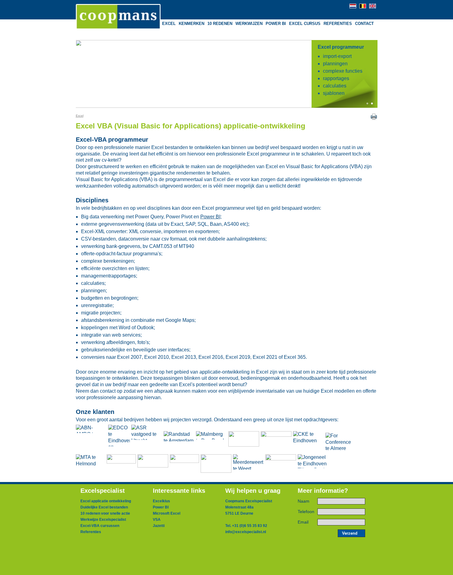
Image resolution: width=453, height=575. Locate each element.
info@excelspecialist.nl (245, 532)
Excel (80, 115)
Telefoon (306, 511)
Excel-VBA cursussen (99, 526)
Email (303, 522)
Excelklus (161, 501)
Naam (303, 501)
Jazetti (159, 526)
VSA (157, 519)
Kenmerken (191, 23)
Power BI (210, 216)
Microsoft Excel (166, 513)
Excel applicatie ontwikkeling (105, 501)
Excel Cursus (304, 23)
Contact (364, 23)
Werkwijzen (249, 23)
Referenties (90, 532)
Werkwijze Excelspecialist (103, 519)
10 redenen (219, 23)
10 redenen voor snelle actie (105, 513)
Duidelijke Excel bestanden (104, 507)
